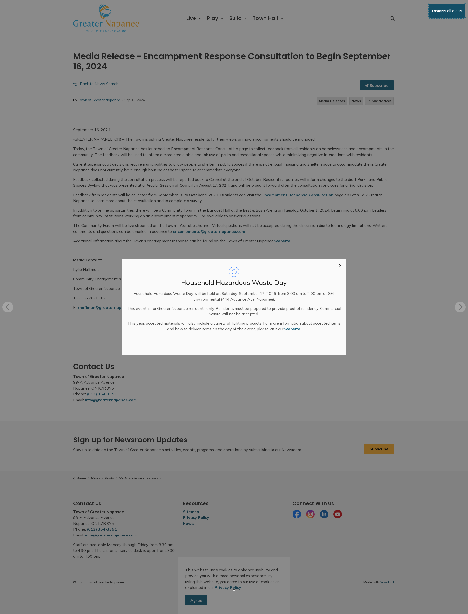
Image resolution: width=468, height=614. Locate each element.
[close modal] (340, 265)
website (292, 328)
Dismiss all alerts (447, 10)
